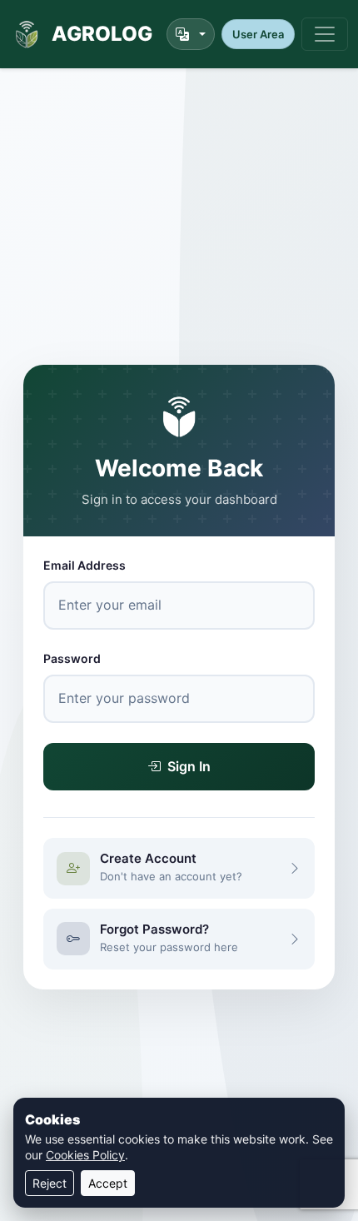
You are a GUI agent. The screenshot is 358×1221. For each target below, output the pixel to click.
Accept (107, 1183)
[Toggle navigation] (324, 34)
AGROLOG (102, 34)
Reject (49, 1183)
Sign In (189, 766)
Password (72, 658)
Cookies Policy (85, 1155)
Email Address (84, 565)
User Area (258, 34)
